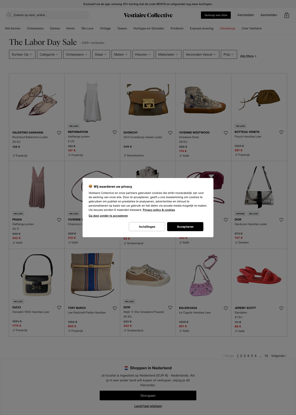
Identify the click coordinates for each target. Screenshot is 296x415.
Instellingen (147, 227)
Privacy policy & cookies (159, 210)
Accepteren (185, 227)
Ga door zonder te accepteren (108, 215)
